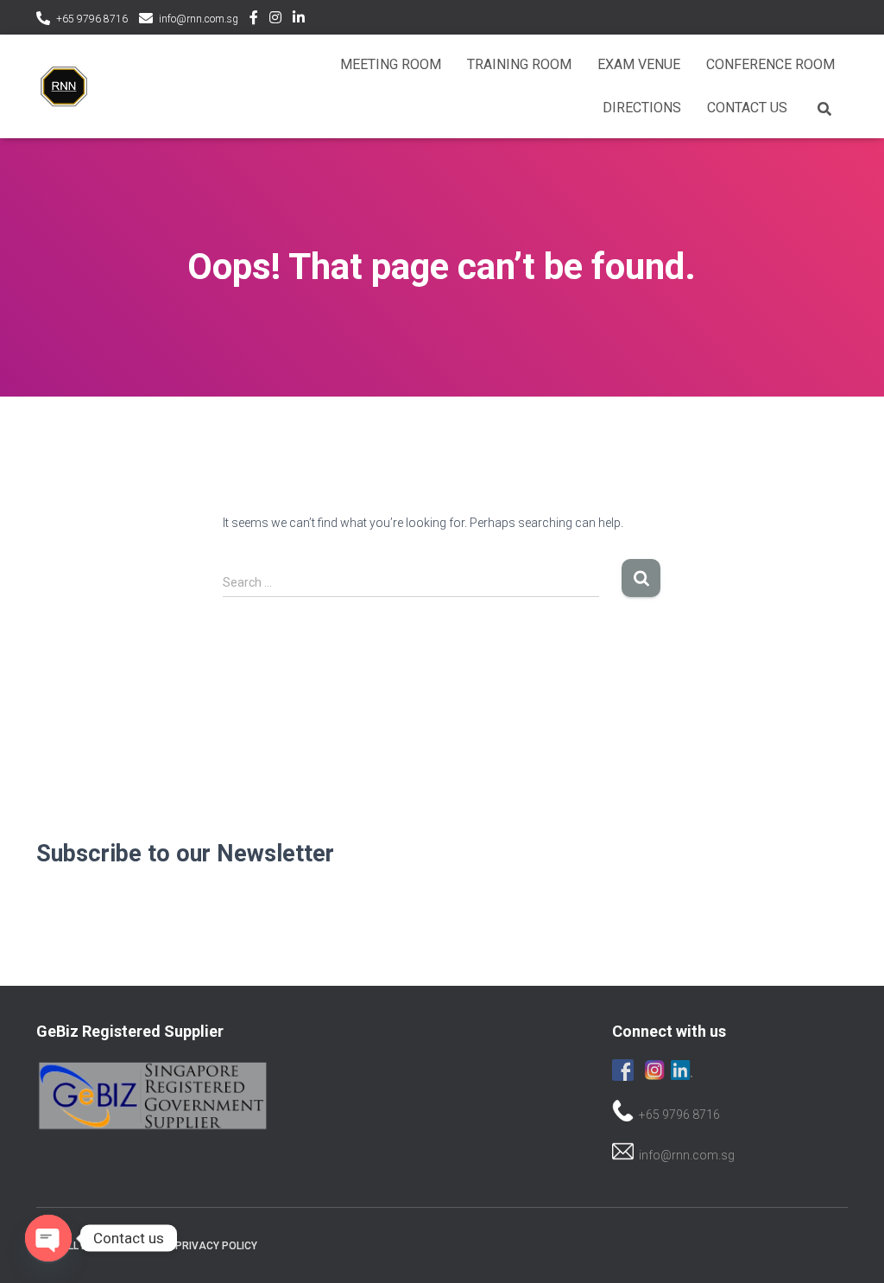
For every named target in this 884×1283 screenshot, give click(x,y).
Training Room (519, 64)
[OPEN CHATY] (48, 1238)
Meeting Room (390, 64)
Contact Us (747, 107)
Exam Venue (638, 64)
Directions (642, 107)
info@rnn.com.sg (198, 19)
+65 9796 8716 (92, 19)
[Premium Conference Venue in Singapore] (64, 86)
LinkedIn (299, 20)
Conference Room (770, 64)
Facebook (253, 20)
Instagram (275, 20)
